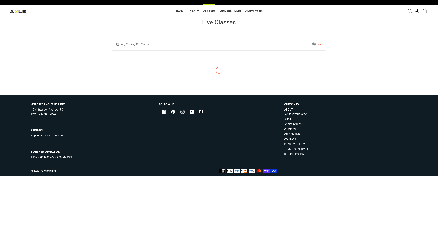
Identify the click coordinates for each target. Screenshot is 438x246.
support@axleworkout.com (47, 135)
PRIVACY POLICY (294, 144)
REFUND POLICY (294, 154)
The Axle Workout (47, 170)
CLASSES (290, 129)
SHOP (287, 119)
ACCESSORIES (293, 124)
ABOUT (288, 109)
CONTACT (290, 139)
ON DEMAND (292, 134)
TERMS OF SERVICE (296, 149)
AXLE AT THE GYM (295, 114)
